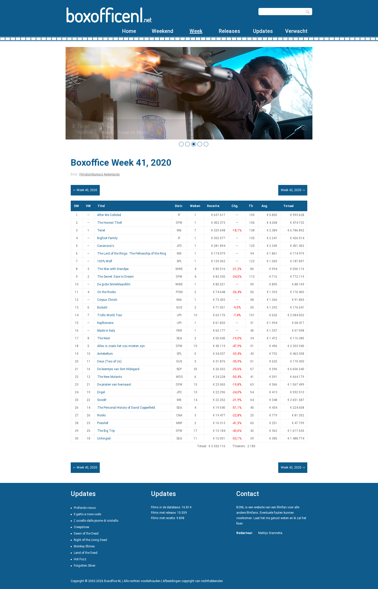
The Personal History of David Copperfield (126, 407)
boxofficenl (109, 14)
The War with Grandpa (113, 269)
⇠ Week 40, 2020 (85, 190)
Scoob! (101, 400)
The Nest (103, 338)
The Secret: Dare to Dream (115, 276)
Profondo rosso (85, 508)
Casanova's (105, 246)
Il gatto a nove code (87, 514)
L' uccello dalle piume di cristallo (96, 520)
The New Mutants (109, 377)
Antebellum (105, 354)
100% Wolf (104, 261)
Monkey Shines (84, 546)
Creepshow (81, 527)
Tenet (101, 230)
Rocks (101, 415)
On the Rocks (106, 292)
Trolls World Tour (109, 315)
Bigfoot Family (107, 238)
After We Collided (109, 215)
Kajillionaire (105, 323)
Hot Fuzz (80, 559)
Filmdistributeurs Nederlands (99, 174)
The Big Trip (106, 431)
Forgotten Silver (84, 565)
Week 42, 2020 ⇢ (293, 190)
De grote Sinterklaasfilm (113, 284)
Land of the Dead (85, 553)
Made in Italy (106, 330)
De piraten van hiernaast (114, 384)
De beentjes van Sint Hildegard (118, 369)
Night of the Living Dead (90, 540)
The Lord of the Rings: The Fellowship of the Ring (131, 253)
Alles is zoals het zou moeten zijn (121, 346)
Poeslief (102, 423)
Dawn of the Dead (86, 533)
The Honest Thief (109, 223)
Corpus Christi (107, 300)
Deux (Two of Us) (109, 361)
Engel (101, 392)
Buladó (102, 307)
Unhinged (104, 438)
